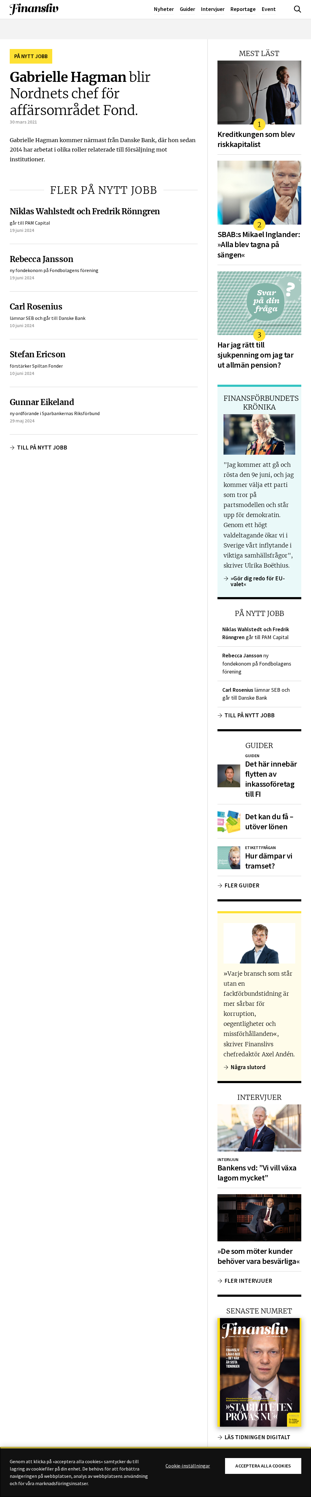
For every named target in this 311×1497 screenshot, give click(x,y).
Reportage (243, 8)
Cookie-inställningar (188, 1466)
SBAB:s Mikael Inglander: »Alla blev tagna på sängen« (258, 244)
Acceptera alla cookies (263, 1466)
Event (269, 8)
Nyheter (164, 8)
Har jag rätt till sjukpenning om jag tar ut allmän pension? (255, 355)
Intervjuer (212, 8)
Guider (187, 8)
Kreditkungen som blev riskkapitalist (256, 139)
